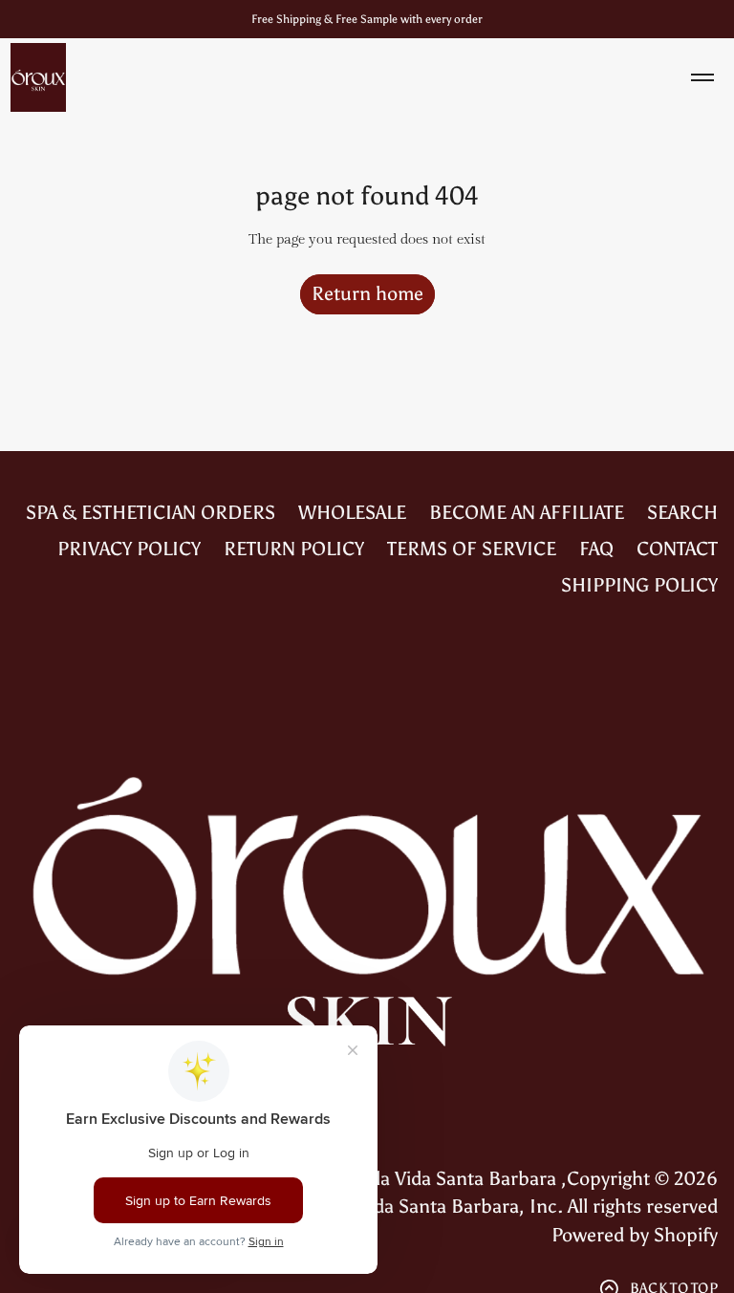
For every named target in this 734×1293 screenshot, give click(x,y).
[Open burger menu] (702, 77)
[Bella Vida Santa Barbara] (38, 77)
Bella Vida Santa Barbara (452, 1178)
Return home (367, 293)
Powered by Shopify (634, 1234)
